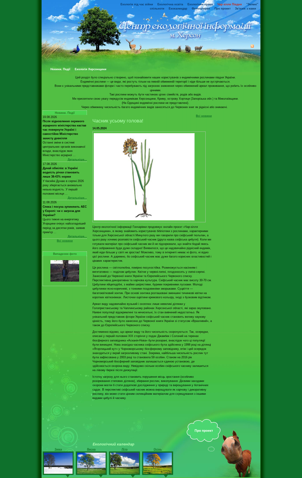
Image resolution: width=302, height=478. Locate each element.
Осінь (158, 449)
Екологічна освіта (170, 4)
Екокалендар (178, 8)
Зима (58, 449)
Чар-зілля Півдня (229, 4)
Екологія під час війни (136, 4)
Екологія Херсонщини (90, 69)
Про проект (222, 8)
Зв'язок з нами (245, 8)
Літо (125, 449)
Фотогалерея (201, 8)
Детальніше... (77, 159)
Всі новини (65, 240)
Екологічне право (200, 4)
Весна (91, 449)
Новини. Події (60, 69)
